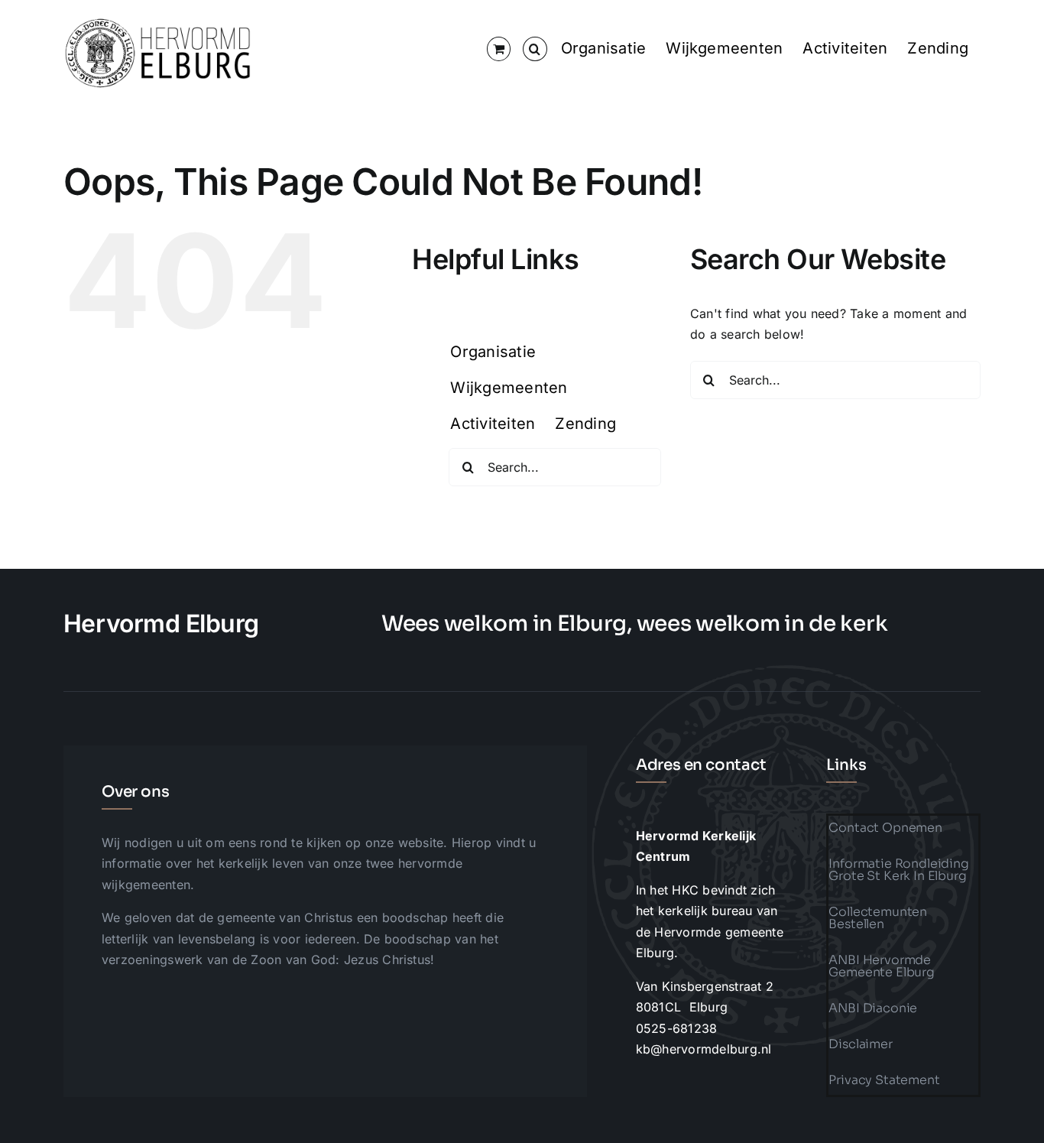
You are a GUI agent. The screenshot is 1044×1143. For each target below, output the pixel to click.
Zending (937, 48)
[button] (534, 49)
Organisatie (604, 48)
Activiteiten (844, 48)
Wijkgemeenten (724, 48)
